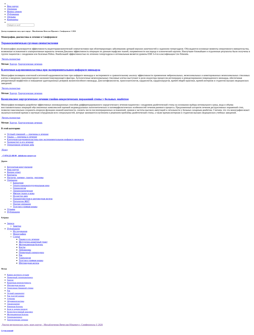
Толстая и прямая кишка (25, 206)
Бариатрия (18, 183)
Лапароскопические (23, 190)
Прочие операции (22, 204)
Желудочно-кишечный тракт (33, 242)
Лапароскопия (13, 304)
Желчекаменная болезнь (31, 244)
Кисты (22, 247)
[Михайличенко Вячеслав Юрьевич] (7, 3)
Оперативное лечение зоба (20, 144)
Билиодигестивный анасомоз (20, 312)
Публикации (13, 212)
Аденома (11, 299)
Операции (12, 180)
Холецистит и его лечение (20, 142)
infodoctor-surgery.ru (27, 155)
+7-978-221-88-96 (9, 155)
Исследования (20, 231)
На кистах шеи (20, 196)
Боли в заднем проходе (17, 309)
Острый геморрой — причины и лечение (28, 134)
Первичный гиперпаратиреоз (20, 277)
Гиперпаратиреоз (14, 317)
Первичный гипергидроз (31, 252)
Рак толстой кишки (15, 296)
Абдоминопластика (15, 301)
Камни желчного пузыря (18, 275)
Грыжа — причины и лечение (22, 137)
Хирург (13, 64)
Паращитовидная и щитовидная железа (32, 198)
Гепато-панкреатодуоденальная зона (31, 185)
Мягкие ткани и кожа (23, 193)
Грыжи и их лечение (29, 239)
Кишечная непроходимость (19, 283)
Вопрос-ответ (14, 172)
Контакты (12, 175)
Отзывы (11, 209)
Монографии (19, 234)
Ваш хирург (13, 169)
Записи (10, 223)
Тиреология (25, 258)
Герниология (19, 188)
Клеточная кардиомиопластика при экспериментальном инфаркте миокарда (45, 139)
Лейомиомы (25, 250)
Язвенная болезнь (15, 306)
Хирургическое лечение (30, 64)
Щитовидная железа (29, 263)
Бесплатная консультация (19, 167)
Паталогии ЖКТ (21, 201)
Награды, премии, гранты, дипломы (25, 177)
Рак (20, 255)
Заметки (17, 226)
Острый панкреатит (15, 293)
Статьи (16, 236)
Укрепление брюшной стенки (20, 288)
